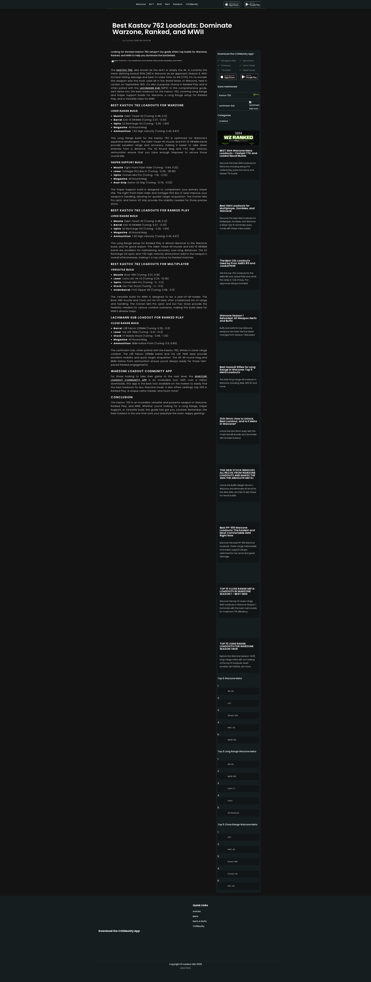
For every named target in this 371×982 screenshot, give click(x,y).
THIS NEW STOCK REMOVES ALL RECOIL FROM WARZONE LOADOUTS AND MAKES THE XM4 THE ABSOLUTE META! (237, 474)
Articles (197, 911)
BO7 (151, 4)
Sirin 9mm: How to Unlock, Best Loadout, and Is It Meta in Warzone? (238, 421)
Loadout (223, 121)
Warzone (141, 4)
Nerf (167, 4)
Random (177, 4)
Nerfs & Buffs (200, 921)
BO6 (159, 4)
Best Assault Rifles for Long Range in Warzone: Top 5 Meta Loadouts (237, 369)
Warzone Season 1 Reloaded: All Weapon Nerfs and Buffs (238, 318)
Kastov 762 (125, 70)
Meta (195, 916)
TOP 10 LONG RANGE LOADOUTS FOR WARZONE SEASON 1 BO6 (236, 646)
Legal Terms (185, 967)
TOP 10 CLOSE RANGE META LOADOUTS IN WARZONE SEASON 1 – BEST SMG (237, 591)
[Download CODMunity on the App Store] (232, 4)
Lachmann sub (150, 88)
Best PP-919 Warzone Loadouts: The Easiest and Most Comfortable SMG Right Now (237, 531)
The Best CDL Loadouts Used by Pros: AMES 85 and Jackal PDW (237, 263)
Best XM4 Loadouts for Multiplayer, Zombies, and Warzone (237, 208)
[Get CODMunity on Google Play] (252, 4)
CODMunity (192, 4)
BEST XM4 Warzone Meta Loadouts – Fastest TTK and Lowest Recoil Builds (238, 153)
